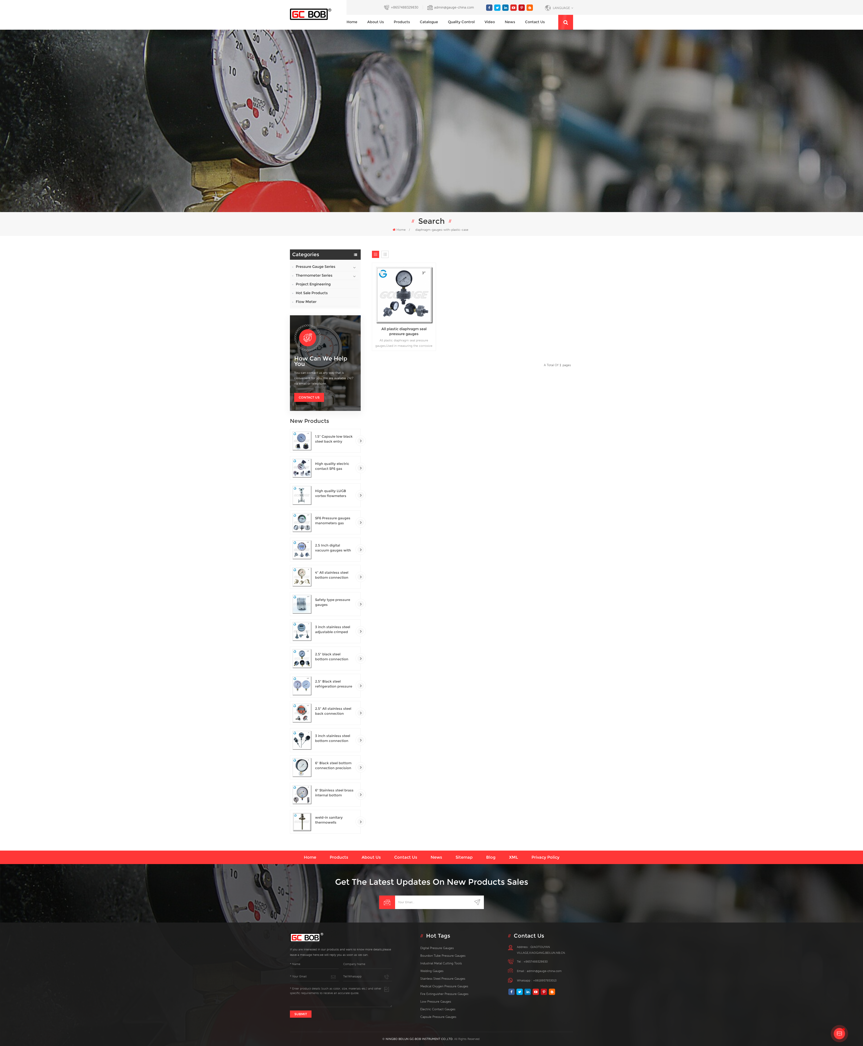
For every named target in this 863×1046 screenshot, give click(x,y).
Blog (491, 857)
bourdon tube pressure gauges (442, 955)
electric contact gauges (437, 1009)
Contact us (535, 22)
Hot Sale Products (312, 293)
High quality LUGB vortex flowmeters (330, 493)
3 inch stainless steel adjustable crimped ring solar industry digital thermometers (333, 629)
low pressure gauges (435, 1001)
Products (402, 22)
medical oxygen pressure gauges (444, 986)
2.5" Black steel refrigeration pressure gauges (333, 684)
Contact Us (309, 397)
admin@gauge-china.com (454, 7)
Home (352, 22)
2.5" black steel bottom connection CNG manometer (331, 657)
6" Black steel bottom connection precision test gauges (333, 766)
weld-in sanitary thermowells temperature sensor (332, 820)
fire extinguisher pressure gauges (444, 994)
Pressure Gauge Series (315, 266)
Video (490, 22)
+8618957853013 (544, 980)
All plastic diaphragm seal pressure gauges (404, 331)
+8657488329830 (404, 7)
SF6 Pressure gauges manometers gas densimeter (332, 521)
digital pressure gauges (437, 948)
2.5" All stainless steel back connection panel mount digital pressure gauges (333, 711)
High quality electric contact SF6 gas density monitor (332, 466)
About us (375, 22)
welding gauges (431, 971)
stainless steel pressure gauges (442, 978)
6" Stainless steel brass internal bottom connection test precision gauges (334, 793)
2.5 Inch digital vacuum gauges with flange (333, 548)
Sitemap (464, 857)
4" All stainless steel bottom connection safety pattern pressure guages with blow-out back (333, 575)
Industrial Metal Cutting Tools (441, 963)
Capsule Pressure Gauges (438, 1017)
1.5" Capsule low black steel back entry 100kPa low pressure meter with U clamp (334, 439)
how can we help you (320, 361)
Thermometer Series (314, 275)
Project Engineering (313, 284)
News (510, 22)
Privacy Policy (545, 857)
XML (513, 857)
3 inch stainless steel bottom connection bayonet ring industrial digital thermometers (334, 738)
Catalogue (429, 22)
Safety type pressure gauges (332, 602)
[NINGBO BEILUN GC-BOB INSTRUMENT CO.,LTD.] (318, 14)
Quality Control (461, 22)
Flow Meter (306, 302)
